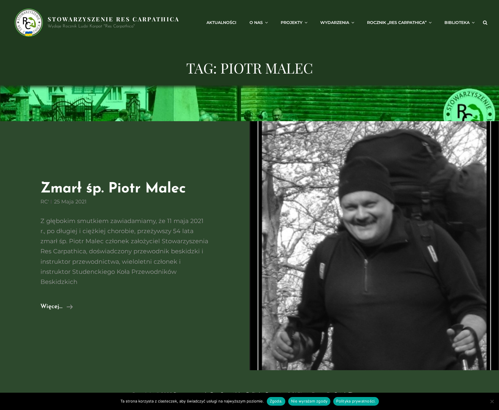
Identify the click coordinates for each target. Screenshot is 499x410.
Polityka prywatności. (356, 401)
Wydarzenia (334, 22)
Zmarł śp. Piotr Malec (113, 189)
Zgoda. (276, 401)
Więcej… (56, 307)
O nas (256, 22)
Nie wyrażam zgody (309, 401)
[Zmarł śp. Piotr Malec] (374, 245)
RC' (44, 202)
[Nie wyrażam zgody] (492, 401)
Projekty (291, 22)
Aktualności (221, 22)
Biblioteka (457, 22)
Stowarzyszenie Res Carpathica (114, 19)
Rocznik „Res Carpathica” (397, 22)
